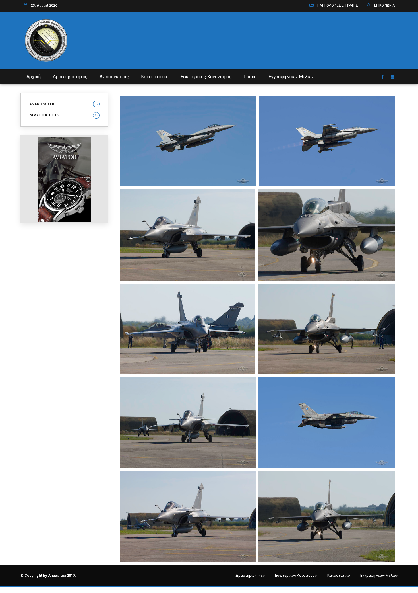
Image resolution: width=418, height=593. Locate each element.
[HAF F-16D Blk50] (327, 141)
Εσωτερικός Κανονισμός (206, 76)
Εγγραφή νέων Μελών (291, 76)
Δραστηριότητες (70, 76)
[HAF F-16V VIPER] (188, 141)
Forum (250, 76)
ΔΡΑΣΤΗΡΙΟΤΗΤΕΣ (63, 115)
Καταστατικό (155, 76)
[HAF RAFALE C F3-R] (187, 235)
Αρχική (33, 76)
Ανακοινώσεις (114, 76)
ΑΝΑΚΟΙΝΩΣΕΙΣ (63, 104)
